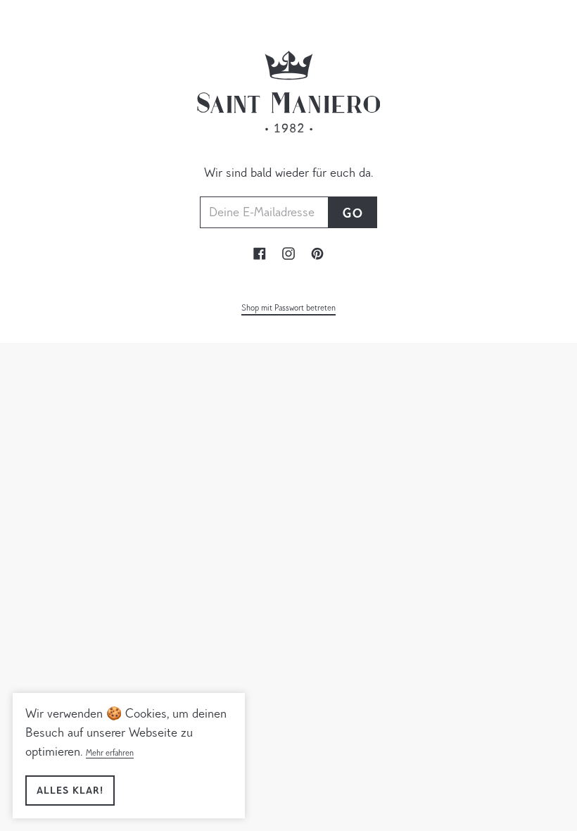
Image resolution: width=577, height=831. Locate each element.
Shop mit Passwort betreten (288, 308)
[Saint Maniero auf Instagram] (288, 257)
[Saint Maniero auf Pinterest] (317, 257)
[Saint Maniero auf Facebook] (259, 257)
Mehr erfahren (110, 753)
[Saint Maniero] (288, 155)
